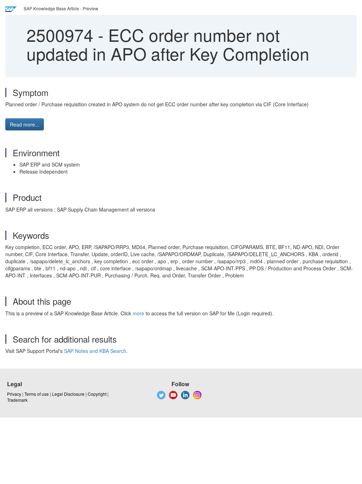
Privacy (14, 394)
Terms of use (36, 394)
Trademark (17, 400)
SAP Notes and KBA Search (95, 350)
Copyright (97, 394)
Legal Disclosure (68, 394)
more (138, 313)
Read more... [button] (24, 124)
